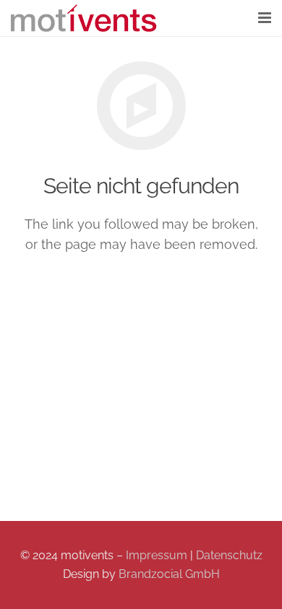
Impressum (156, 555)
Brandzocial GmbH (169, 574)
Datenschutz (229, 555)
